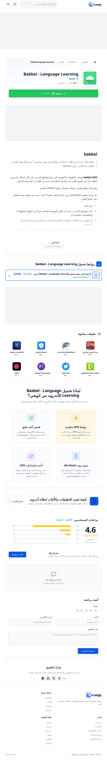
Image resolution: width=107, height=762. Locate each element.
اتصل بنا (98, 726)
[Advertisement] (53, 31)
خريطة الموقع (96, 739)
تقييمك (95, 606)
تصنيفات (48, 710)
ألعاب (49, 702)
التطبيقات (84, 62)
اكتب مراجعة (17, 554)
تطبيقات (48, 698)
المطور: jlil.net (10, 754)
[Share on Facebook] (59, 678)
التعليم (61, 62)
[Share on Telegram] (42, 678)
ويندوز (49, 722)
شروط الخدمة (96, 735)
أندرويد (48, 726)
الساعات (48, 743)
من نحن (98, 722)
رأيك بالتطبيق (93, 629)
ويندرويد (48, 730)
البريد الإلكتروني (46, 617)
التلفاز (49, 739)
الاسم (96, 617)
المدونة (48, 706)
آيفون (49, 735)
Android (72, 62)
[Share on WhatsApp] (48, 678)
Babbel (72, 78)
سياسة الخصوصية (95, 730)
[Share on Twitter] (53, 678)
